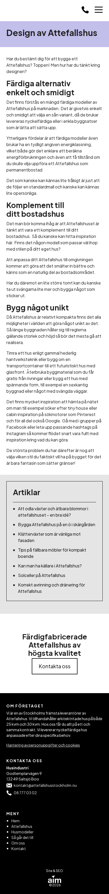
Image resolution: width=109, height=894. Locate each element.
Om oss (18, 843)
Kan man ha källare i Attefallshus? (50, 565)
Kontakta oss (55, 666)
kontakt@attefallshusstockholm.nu (45, 785)
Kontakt (18, 848)
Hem (15, 820)
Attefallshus (21, 826)
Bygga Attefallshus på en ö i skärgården (56, 524)
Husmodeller (22, 831)
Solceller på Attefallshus (41, 575)
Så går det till (22, 837)
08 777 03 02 (25, 792)
